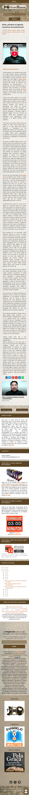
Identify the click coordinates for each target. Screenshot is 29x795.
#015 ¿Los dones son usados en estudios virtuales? (15, 581)
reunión (8, 32)
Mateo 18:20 (22, 79)
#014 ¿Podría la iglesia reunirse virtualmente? (13, 397)
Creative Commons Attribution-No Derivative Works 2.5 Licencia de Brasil (14, 655)
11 (5, 572)
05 (5, 591)
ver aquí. (8, 495)
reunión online (16, 32)
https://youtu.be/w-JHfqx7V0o (10, 69)
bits (6, 30)
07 (5, 579)
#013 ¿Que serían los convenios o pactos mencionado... (15, 587)
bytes (9, 30)
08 (5, 577)
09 (5, 575)
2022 (4, 567)
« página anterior (6, 410)
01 (5, 596)
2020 (4, 570)
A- (26, 792)
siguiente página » (22, 410)
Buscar (15, 19)
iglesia (18, 30)
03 (5, 592)
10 (5, 574)
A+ (26, 790)
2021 (4, 569)
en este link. (10, 445)
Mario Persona (23, 608)
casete (14, 30)
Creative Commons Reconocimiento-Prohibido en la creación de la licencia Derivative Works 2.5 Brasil (14, 611)
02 (5, 594)
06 (5, 589)
